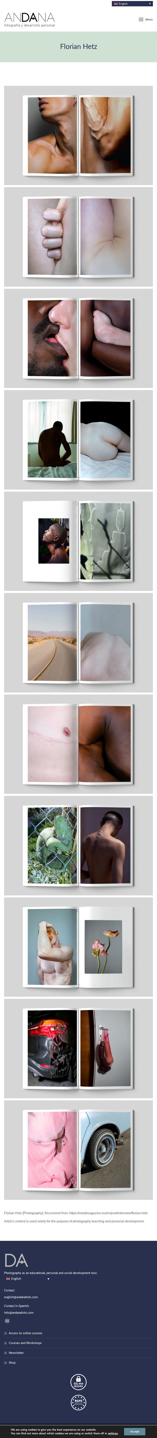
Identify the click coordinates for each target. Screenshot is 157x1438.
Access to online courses (25, 1333)
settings (113, 1433)
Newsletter (16, 1352)
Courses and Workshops (25, 1343)
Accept (134, 1431)
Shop (12, 1362)
